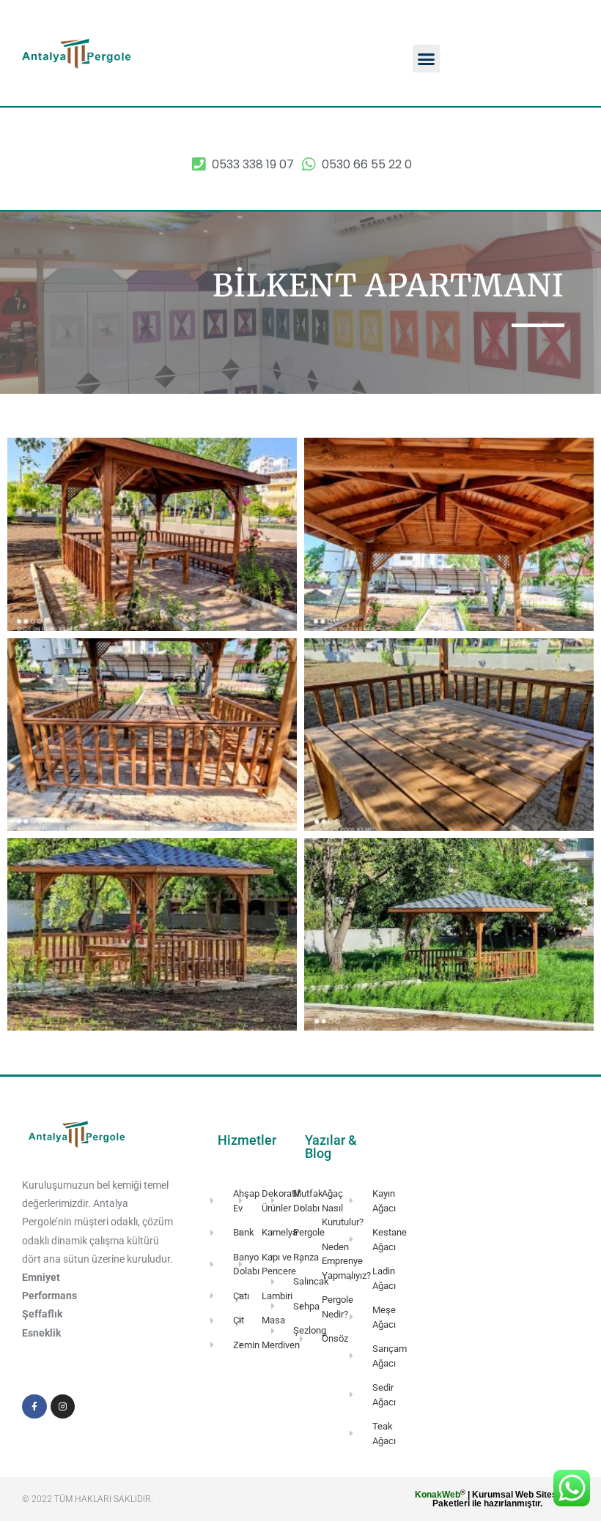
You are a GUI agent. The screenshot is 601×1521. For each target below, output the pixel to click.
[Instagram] (63, 1406)
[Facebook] (34, 1406)
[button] (426, 58)
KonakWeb (437, 1495)
